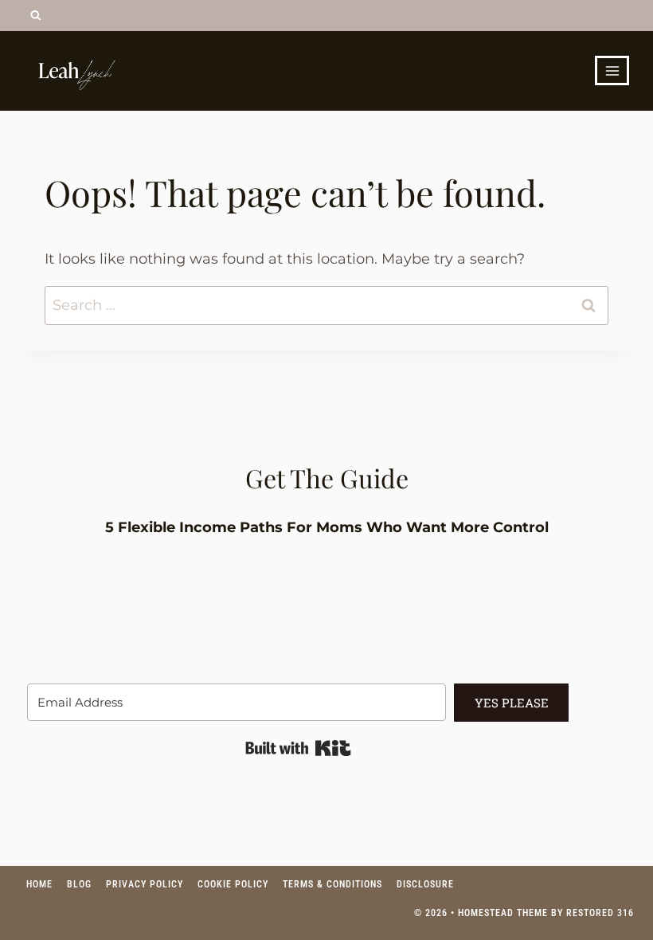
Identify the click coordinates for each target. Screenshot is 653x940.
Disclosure (425, 884)
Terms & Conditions (332, 884)
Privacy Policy (144, 884)
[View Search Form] (35, 15)
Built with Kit (298, 748)
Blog (79, 884)
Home (39, 884)
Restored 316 (600, 912)
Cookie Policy (232, 884)
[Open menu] (612, 70)
